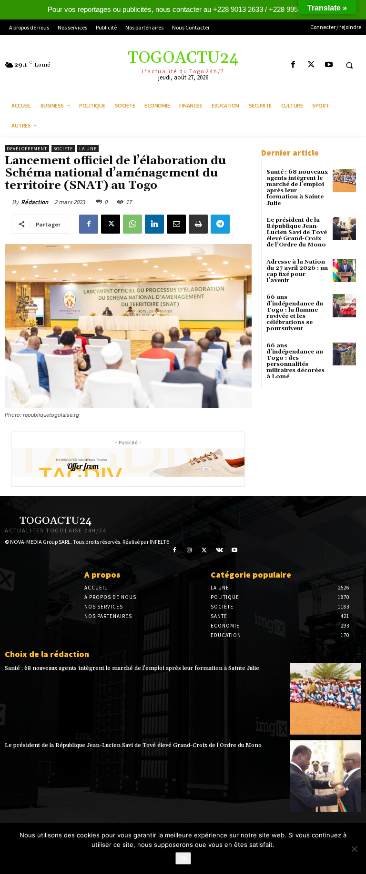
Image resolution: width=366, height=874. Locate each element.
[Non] (354, 849)
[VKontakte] (219, 550)
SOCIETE (63, 149)
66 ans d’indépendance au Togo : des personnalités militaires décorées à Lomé (295, 361)
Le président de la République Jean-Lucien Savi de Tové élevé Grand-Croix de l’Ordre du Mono (296, 232)
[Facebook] (293, 65)
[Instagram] (189, 550)
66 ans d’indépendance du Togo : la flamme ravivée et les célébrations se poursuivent (294, 313)
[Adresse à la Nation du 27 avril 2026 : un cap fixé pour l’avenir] (344, 270)
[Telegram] (220, 224)
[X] (311, 65)
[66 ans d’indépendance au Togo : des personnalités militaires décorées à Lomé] (344, 354)
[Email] (176, 224)
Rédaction (34, 202)
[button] (349, 65)
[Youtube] (328, 65)
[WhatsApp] (132, 224)
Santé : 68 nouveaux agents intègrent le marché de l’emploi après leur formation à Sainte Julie (297, 187)
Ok (183, 858)
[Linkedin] (154, 224)
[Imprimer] (198, 224)
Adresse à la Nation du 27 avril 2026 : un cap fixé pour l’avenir (297, 271)
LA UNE (88, 149)
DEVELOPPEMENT (27, 149)
